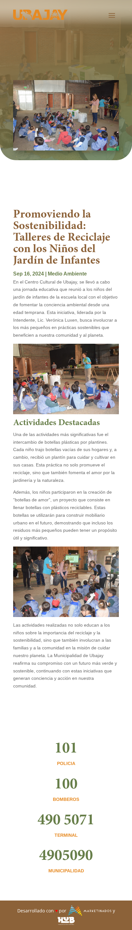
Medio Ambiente (67, 273)
